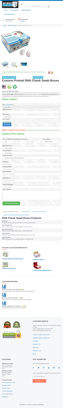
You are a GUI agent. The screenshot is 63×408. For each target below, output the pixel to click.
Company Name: (7, 166)
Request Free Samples (9, 77)
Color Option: (46, 139)
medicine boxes (38, 259)
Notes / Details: (7, 189)
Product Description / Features (11, 211)
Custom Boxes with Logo (8, 382)
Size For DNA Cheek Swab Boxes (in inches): (15, 139)
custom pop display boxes (42, 270)
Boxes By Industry (9, 14)
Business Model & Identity (41, 338)
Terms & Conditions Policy (41, 334)
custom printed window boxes (12, 259)
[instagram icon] (43, 367)
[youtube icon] (48, 367)
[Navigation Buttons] (21, 4)
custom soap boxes (9, 268)
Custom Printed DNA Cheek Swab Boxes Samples (16, 215)
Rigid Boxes (5, 396)
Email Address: (7, 178)
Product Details (26, 211)
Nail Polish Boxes (6, 385)
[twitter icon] (38, 367)
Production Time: (7, 155)
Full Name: (6, 161)
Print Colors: (6, 114)
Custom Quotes (14, 10)
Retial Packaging (12, 25)
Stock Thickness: (7, 145)
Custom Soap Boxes (7, 391)
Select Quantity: (7, 109)
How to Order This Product (39, 211)
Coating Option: (7, 150)
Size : (4, 104)
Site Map (35, 341)
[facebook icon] (33, 367)
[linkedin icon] (59, 367)
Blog (34, 354)
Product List (37, 350)
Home (6, 10)
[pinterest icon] (54, 367)
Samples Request (26, 10)
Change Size (9, 104)
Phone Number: (7, 171)
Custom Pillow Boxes (7, 394)
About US (36, 347)
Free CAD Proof (38, 77)
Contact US (36, 344)
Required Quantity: (8, 184)
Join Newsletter (39, 381)
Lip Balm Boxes (6, 388)
